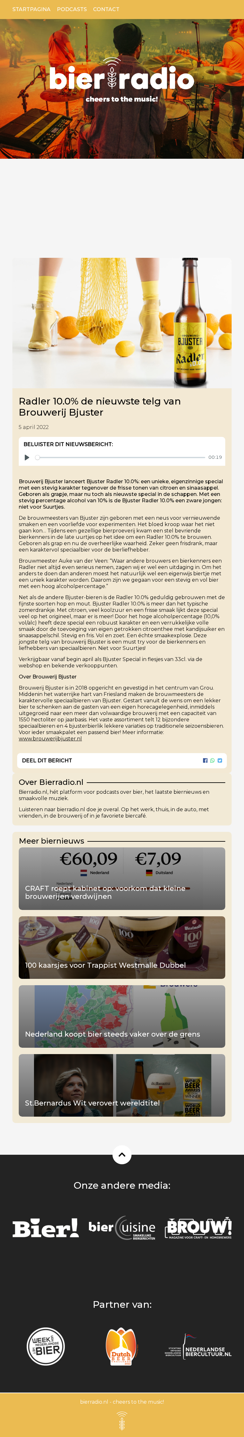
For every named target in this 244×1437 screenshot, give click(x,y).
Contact (106, 9)
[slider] (120, 457)
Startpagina (31, 9)
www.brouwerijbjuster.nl (50, 739)
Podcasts (72, 9)
